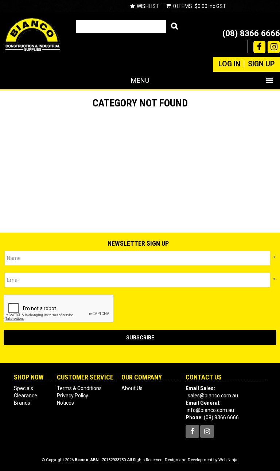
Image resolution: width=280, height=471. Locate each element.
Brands (22, 403)
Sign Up (261, 64)
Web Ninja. (228, 460)
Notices (65, 403)
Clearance (25, 395)
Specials (23, 388)
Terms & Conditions (79, 388)
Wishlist (148, 6)
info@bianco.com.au (210, 410)
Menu (140, 80)
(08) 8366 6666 (251, 33)
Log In (229, 64)
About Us (132, 388)
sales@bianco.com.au (213, 395)
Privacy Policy (72, 395)
